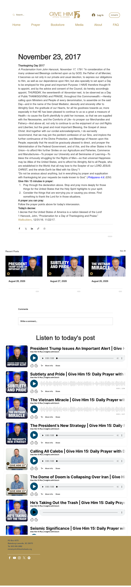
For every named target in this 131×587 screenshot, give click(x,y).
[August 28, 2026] (24, 266)
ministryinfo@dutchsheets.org (20, 549)
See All (123, 251)
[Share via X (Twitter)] (25, 228)
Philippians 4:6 (96, 177)
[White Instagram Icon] (19, 558)
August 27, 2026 (58, 281)
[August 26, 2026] (107, 266)
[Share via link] (38, 228)
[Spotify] (29, 558)
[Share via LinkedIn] (32, 228)
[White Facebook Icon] (9, 558)
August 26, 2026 (100, 281)
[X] (24, 558)
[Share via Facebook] (19, 228)
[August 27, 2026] (65, 266)
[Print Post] (44, 228)
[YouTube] (14, 558)
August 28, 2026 (17, 281)
